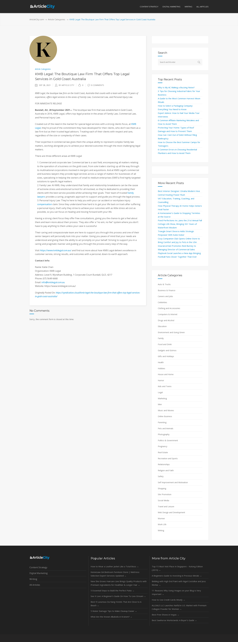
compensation (44, 204)
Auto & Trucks (164, 284)
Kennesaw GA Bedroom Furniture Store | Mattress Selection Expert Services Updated (115, 574)
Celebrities (162, 302)
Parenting (162, 422)
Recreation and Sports (168, 458)
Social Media (163, 500)
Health (161, 362)
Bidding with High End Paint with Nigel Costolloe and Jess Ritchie (179, 583)
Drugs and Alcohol (166, 320)
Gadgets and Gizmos (167, 350)
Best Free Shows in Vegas (165, 614)
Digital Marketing (38, 573)
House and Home (166, 374)
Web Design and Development (171, 512)
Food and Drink (165, 344)
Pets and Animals (165, 428)
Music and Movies (166, 410)
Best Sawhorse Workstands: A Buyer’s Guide (174, 620)
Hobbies (161, 368)
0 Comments (97, 85)
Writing (161, 530)
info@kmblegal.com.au (53, 282)
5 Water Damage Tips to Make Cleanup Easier (114, 611)
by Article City (66, 85)
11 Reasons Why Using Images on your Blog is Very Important (176, 592)
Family (161, 338)
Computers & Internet (167, 314)
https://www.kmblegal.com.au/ (55, 250)
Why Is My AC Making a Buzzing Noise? (176, 87)
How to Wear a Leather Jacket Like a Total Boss (115, 566)
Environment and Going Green (171, 332)
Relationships (164, 464)
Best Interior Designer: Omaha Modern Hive (179, 191)
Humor (161, 380)
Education (162, 326)
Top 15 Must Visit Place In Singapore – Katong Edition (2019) (177, 568)
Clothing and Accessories (169, 308)
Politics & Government (168, 440)
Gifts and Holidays (166, 356)
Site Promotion (164, 494)
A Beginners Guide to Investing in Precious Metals (177, 575)
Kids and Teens (164, 386)
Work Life (162, 524)
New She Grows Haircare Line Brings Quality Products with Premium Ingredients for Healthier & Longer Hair (119, 583)
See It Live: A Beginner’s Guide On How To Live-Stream (118, 596)
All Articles (34, 584)
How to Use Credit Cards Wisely (168, 599)
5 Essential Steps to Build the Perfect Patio (112, 590)
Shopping (162, 488)
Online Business (165, 416)
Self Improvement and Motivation (173, 482)
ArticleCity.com (36, 19)
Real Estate (163, 452)
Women (161, 518)
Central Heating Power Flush (171, 194)
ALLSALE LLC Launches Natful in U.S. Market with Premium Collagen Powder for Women (179, 607)
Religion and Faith (166, 470)
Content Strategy (38, 567)
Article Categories (56, 19)
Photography (163, 434)
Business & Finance (166, 290)
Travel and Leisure (166, 506)
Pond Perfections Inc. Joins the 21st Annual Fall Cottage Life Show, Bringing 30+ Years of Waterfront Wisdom (180, 224)
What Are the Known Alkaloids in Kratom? (111, 616)
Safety (160, 476)
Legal (160, 392)
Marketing (162, 398)
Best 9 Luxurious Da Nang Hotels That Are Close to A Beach (116, 603)
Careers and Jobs (165, 296)
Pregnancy (162, 446)
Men (160, 404)
